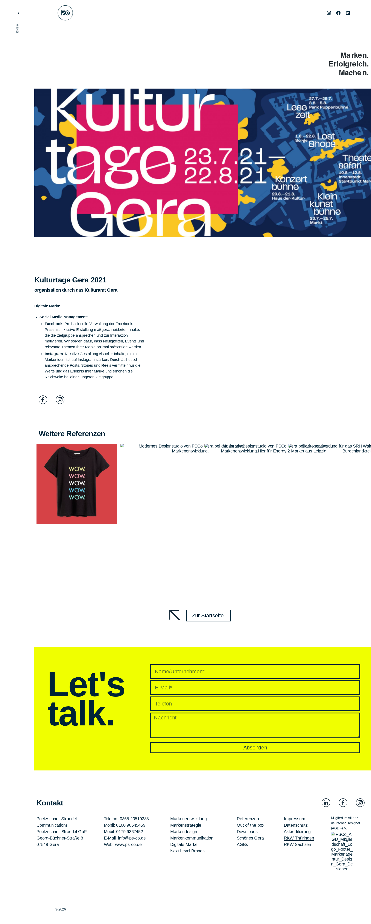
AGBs (242, 844)
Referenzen (248, 818)
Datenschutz (296, 825)
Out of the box (250, 825)
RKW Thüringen (299, 838)
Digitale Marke (184, 844)
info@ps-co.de (132, 838)
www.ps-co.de (128, 844)
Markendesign (183, 831)
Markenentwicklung (188, 818)
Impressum (294, 818)
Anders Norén (102, 909)
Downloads (247, 831)
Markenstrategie (185, 825)
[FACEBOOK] (338, 13)
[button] (17, 462)
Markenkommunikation (191, 838)
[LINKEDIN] (348, 13)
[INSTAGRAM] (329, 13)
